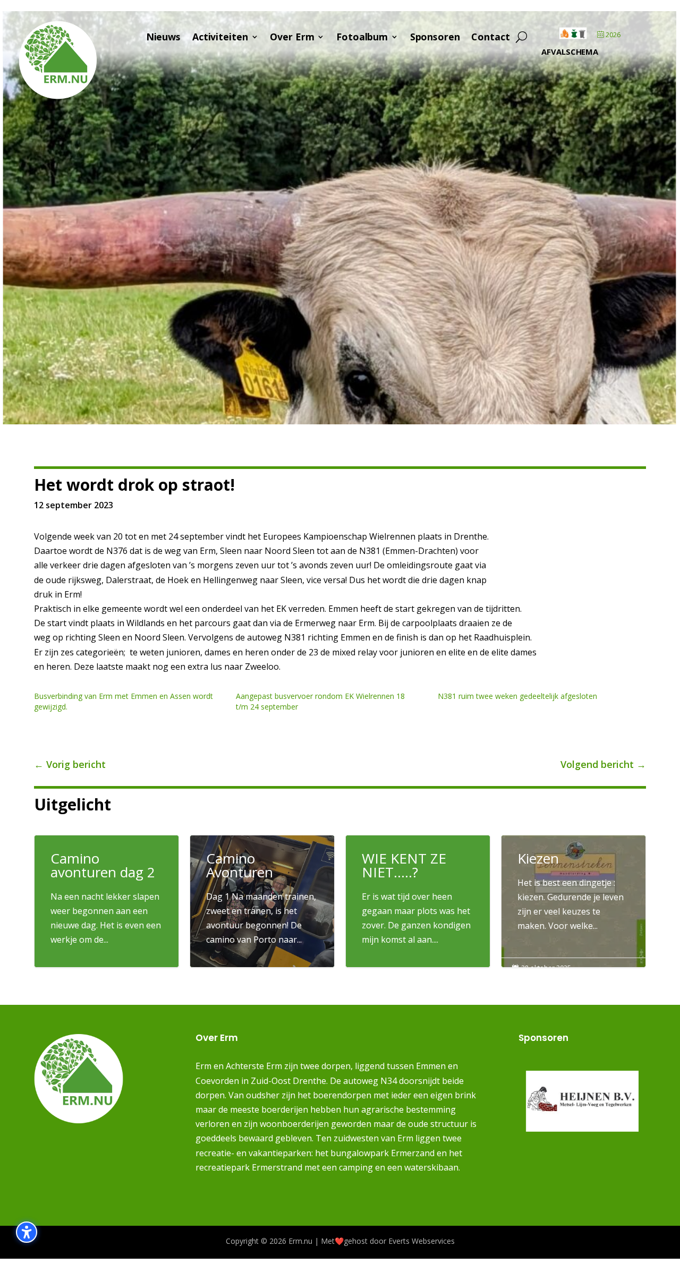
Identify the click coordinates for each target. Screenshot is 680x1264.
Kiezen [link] (573, 896)
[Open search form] (522, 37)
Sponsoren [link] (435, 38)
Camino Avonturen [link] (262, 903)
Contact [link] (490, 38)
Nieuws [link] (163, 38)
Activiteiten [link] (220, 38)
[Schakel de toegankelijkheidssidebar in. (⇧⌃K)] (26, 1232)
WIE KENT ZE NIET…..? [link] (418, 901)
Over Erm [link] (292, 38)
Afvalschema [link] (569, 51)
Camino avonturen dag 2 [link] (106, 901)
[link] (58, 97)
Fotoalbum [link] (362, 38)
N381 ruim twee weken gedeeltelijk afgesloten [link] (517, 696)
